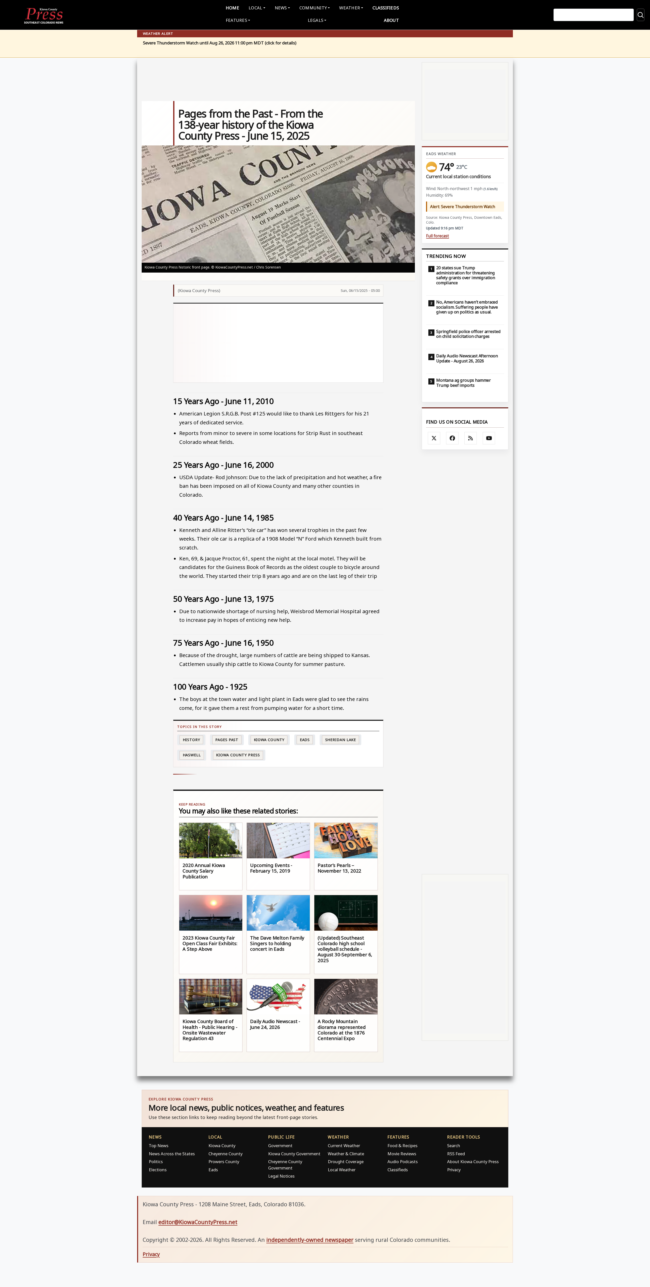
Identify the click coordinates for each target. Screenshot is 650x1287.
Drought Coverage (346, 1161)
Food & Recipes (402, 1145)
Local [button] (255, 8)
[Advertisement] (278, 343)
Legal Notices (281, 1176)
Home (232, 8)
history (191, 739)
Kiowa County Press (238, 755)
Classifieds (385, 8)
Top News (158, 1145)
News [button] (281, 8)
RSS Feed (456, 1154)
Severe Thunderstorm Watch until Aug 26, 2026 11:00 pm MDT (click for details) (219, 43)
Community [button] (313, 8)
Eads (305, 739)
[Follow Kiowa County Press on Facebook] (452, 438)
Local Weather (341, 1170)
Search (453, 1145)
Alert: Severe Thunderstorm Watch (462, 206)
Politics (156, 1161)
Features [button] (236, 20)
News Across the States (172, 1154)
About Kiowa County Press (473, 1161)
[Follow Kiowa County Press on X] (434, 438)
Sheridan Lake (340, 739)
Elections (158, 1170)
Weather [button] (349, 8)
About (391, 20)
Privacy (454, 1170)
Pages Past (226, 739)
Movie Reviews (401, 1154)
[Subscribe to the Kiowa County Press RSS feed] (470, 438)
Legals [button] (315, 20)
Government (280, 1145)
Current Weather (344, 1145)
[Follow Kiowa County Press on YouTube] (489, 438)
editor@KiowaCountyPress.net (197, 1222)
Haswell (192, 755)
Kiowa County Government (294, 1154)
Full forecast (437, 236)
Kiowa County (269, 739)
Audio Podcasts (402, 1161)
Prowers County (223, 1161)
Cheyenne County (225, 1154)
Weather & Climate (346, 1154)
